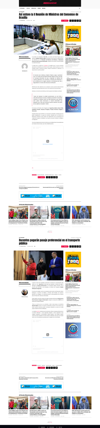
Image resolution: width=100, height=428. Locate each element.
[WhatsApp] (78, 21)
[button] (79, 8)
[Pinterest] (75, 21)
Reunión (56, 174)
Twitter (60, 427)
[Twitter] (73, 21)
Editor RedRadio (15, 224)
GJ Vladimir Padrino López (49, 174)
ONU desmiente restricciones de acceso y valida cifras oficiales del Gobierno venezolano (81, 221)
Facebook (43, 427)
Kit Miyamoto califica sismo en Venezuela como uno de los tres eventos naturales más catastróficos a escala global (73, 73)
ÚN (32, 167)
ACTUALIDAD (21, 11)
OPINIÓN (68, 77)
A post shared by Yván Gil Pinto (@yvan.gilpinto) (48, 158)
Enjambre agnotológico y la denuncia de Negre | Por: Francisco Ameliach (74, 79)
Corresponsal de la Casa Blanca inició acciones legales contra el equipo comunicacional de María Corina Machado (73, 91)
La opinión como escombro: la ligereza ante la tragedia (73, 85)
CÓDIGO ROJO (69, 83)
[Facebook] (70, 21)
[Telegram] (80, 21)
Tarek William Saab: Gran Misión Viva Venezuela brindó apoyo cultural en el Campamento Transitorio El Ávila (72, 61)
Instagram (46, 65)
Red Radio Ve (22, 20)
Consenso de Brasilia (40, 174)
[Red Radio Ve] (25, 66)
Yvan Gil (60, 174)
